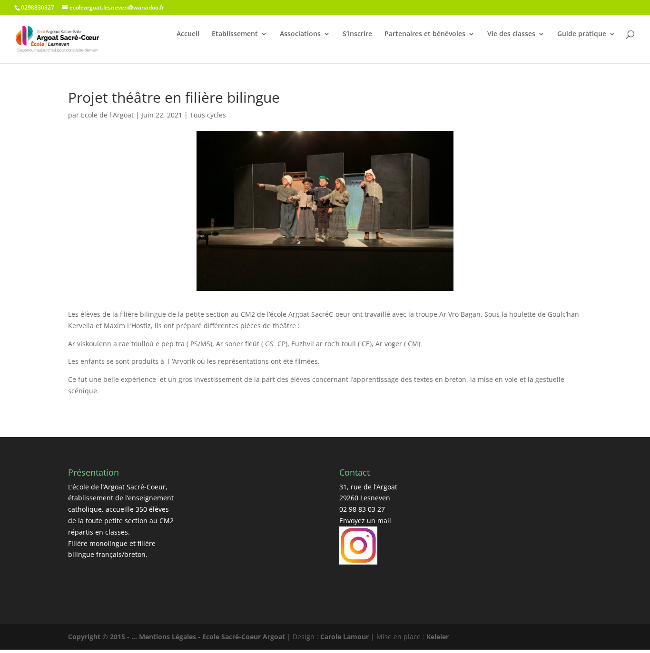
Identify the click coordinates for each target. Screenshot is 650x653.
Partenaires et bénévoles (424, 33)
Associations (300, 33)
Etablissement (235, 33)
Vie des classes (511, 33)
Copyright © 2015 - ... (103, 636)
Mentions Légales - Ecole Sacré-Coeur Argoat (213, 636)
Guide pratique (581, 33)
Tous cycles (208, 114)
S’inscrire (357, 33)
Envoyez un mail (365, 520)
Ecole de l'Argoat (107, 114)
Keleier (437, 636)
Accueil (188, 33)
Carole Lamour (344, 636)
